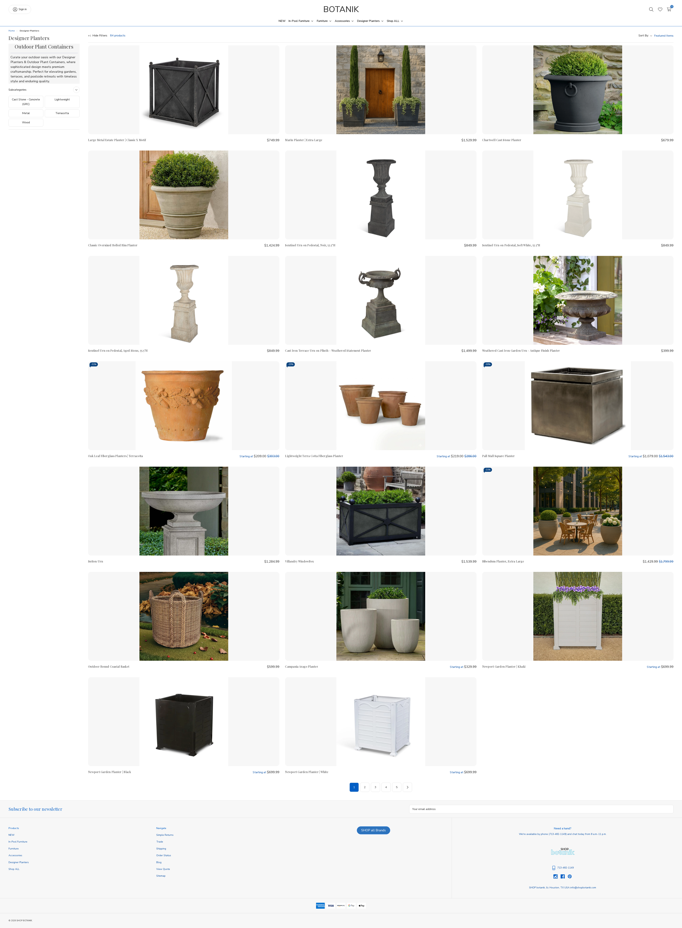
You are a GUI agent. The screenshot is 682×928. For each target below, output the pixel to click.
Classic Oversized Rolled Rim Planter (112, 245)
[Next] (407, 787)
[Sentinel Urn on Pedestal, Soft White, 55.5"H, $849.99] (577, 195)
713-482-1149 (558, 834)
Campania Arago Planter (301, 666)
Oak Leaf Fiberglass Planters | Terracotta (115, 456)
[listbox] (663, 35)
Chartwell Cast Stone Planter (501, 140)
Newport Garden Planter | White (306, 772)
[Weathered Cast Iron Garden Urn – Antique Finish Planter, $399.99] (577, 300)
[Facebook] (564, 876)
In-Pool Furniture (18, 841)
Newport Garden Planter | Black (109, 772)
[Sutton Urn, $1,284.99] (183, 511)
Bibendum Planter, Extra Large (503, 561)
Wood (26, 122)
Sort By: (643, 35)
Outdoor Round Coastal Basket (108, 666)
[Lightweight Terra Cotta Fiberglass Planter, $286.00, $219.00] (380, 405)
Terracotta (62, 113)
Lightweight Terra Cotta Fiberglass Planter (314, 456)
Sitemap (161, 876)
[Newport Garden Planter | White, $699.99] (380, 721)
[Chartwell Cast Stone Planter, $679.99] (577, 89)
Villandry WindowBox (299, 561)
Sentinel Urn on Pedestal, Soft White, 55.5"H (511, 245)
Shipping (161, 848)
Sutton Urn (95, 561)
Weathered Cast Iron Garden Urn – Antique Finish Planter (521, 350)
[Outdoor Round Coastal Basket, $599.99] (183, 616)
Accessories (15, 855)
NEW (11, 835)
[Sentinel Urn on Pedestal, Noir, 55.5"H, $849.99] (380, 195)
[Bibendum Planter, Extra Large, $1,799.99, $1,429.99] (577, 511)
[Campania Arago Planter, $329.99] (380, 616)
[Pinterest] (570, 876)
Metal (26, 113)
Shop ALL (14, 869)
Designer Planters (19, 862)
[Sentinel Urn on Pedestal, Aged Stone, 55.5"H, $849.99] (183, 300)
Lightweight (62, 99)
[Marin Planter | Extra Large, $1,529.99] (380, 89)
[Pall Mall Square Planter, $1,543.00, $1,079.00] (577, 405)
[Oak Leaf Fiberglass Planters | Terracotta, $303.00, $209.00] (183, 405)
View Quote (163, 869)
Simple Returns (165, 835)
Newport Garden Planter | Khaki (504, 666)
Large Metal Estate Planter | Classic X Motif (117, 140)
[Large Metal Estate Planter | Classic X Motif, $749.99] (183, 89)
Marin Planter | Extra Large (303, 140)
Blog (158, 862)
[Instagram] (557, 876)
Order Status (163, 855)
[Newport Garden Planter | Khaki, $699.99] (577, 616)
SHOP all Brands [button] (373, 830)
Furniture (14, 848)
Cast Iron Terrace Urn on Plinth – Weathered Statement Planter (328, 350)
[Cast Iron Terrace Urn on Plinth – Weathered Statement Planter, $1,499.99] (380, 300)
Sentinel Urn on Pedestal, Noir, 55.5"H (310, 245)
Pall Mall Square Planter (498, 456)
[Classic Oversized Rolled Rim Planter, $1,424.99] (183, 195)
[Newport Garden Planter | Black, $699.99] (183, 721)
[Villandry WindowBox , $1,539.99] (380, 511)
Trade (159, 841)
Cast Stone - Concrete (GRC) (26, 102)
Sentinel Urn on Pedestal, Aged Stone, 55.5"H (118, 350)
